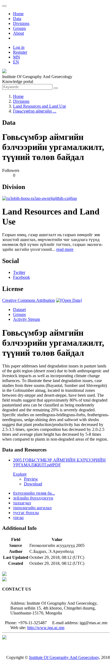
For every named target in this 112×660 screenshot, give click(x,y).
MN (16, 57)
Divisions (21, 23)
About (18, 33)
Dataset (19, 309)
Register (20, 52)
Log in (18, 47)
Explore (20, 474)
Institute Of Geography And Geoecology (64, 657)
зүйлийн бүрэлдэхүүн (33, 498)
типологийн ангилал (32, 507)
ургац (18, 517)
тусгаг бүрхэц (26, 512)
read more (64, 249)
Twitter (19, 272)
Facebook (21, 277)
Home (18, 13)
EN (16, 62)
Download (33, 484)
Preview (31, 479)
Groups (19, 28)
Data (17, 18)
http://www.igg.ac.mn (45, 627)
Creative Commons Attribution (28, 300)
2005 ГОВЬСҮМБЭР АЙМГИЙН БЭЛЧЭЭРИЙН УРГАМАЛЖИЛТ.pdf (59, 462)
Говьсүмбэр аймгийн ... (34, 111)
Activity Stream (26, 319)
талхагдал (22, 503)
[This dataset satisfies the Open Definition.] (69, 300)
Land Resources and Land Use (39, 106)
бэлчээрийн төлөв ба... (34, 493)
